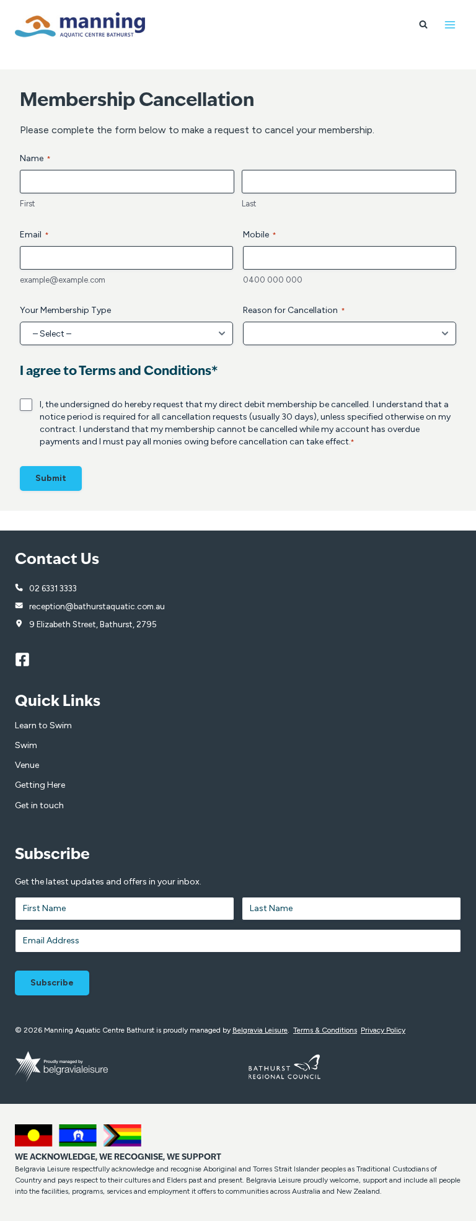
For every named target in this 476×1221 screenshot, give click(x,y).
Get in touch (39, 805)
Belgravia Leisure (260, 1030)
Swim (26, 745)
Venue (27, 765)
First (27, 203)
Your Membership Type (65, 310)
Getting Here (40, 785)
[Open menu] (449, 24)
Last (249, 203)
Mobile (259, 234)
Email (34, 234)
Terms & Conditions (325, 1030)
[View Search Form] (423, 24)
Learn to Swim (43, 725)
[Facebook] (28, 659)
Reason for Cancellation (294, 310)
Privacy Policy (383, 1030)
